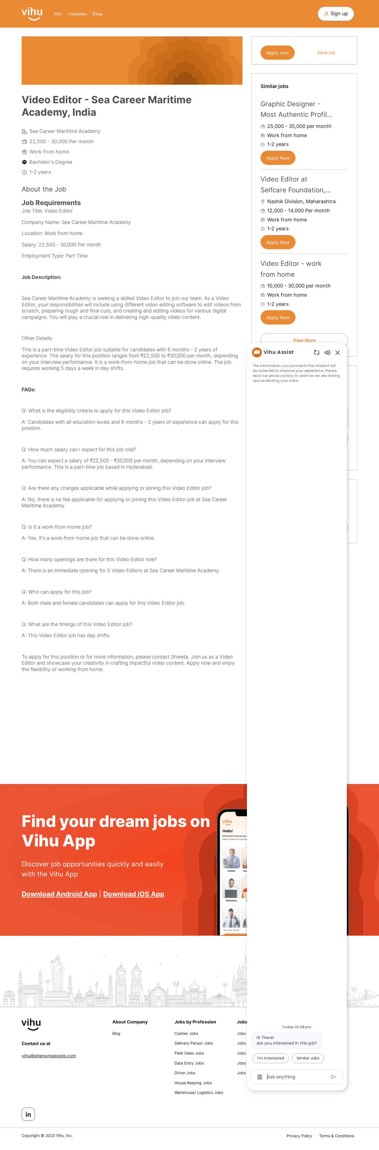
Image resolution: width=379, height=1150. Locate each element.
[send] (333, 1076)
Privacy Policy (299, 1135)
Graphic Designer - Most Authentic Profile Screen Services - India (296, 110)
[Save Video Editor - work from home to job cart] (343, 262)
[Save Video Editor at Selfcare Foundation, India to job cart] (343, 178)
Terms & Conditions (336, 1135)
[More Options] (259, 1077)
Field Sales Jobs (189, 1053)
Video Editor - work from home (291, 268)
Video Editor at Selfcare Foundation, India (293, 185)
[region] (297, 714)
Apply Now (278, 158)
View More (304, 340)
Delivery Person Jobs (194, 1043)
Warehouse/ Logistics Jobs (199, 1092)
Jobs (58, 13)
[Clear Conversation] (317, 352)
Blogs (97, 13)
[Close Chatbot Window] (337, 352)
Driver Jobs (185, 1072)
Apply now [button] (277, 53)
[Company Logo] (32, 13)
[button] (336, 14)
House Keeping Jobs (193, 1082)
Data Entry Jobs (189, 1063)
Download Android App (59, 894)
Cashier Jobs (186, 1033)
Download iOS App (133, 894)
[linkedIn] (28, 1114)
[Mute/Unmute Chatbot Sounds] (327, 352)
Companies (77, 13)
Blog (116, 1033)
